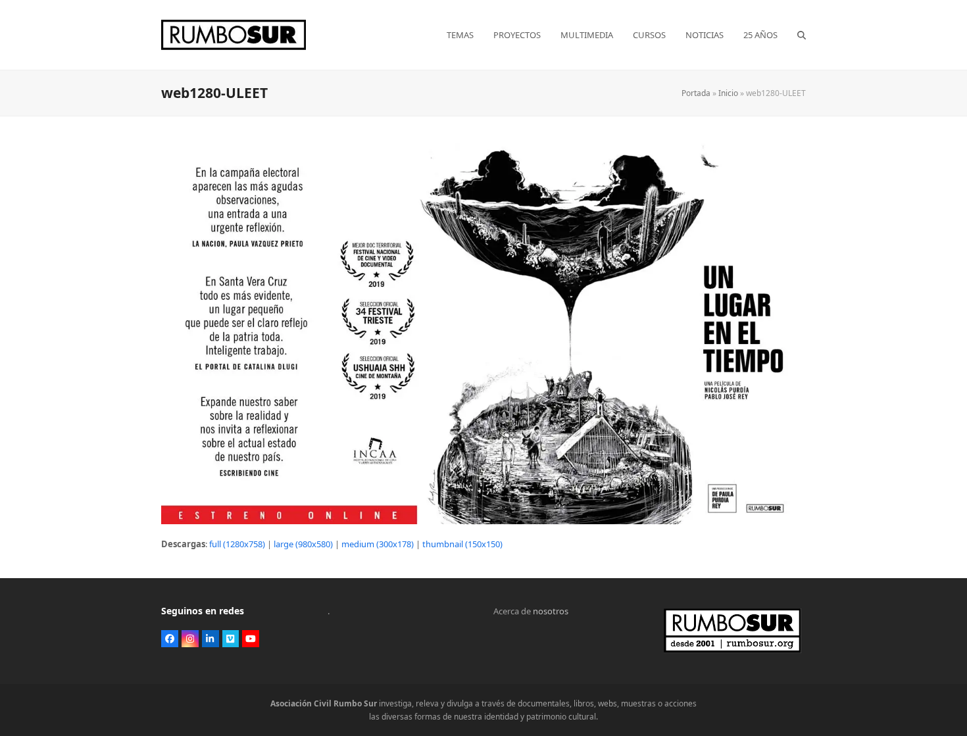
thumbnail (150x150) (462, 544)
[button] (801, 34)
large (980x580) (303, 544)
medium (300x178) (377, 544)
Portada (696, 93)
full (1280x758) (237, 544)
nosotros (550, 611)
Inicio (728, 93)
